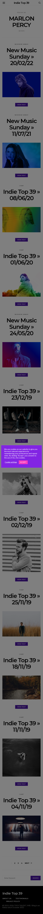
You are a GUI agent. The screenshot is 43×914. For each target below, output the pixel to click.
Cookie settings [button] (11, 462)
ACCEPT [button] (23, 462)
